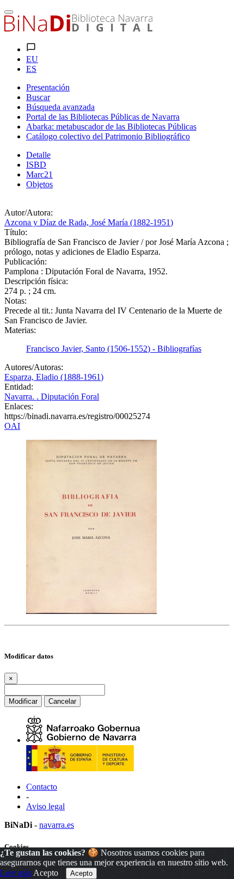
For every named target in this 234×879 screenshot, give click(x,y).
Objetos (39, 184)
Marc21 (39, 174)
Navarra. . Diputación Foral (51, 396)
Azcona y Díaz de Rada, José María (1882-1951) (88, 222)
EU (32, 59)
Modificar (23, 701)
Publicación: (25, 261)
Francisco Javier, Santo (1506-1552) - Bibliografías (113, 348)
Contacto (41, 786)
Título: (15, 232)
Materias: (20, 330)
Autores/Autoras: (33, 367)
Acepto (45, 872)
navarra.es (56, 824)
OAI (12, 426)
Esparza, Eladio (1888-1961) (53, 377)
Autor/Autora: (28, 212)
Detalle (38, 154)
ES (31, 68)
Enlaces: (18, 406)
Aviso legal (45, 806)
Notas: (15, 300)
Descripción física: (36, 281)
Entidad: (18, 386)
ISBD (36, 164)
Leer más (16, 872)
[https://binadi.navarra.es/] (78, 28)
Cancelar (62, 701)
